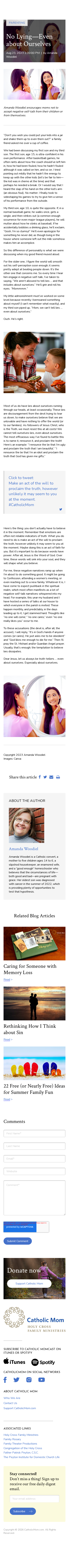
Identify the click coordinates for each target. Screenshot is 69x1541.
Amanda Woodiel (23, 849)
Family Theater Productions (20, 1444)
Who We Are (12, 1398)
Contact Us (10, 1403)
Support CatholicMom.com (20, 1408)
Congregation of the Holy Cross (23, 1448)
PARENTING (17, 23)
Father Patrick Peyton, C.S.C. (21, 1453)
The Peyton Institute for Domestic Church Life (32, 1457)
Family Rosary (12, 1439)
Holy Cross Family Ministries (21, 1435)
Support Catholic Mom (29, 1284)
